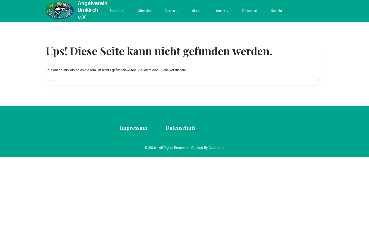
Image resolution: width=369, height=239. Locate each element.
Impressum (133, 127)
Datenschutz (180, 127)
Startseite (117, 11)
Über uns (145, 11)
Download (249, 11)
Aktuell (197, 11)
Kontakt (276, 11)
